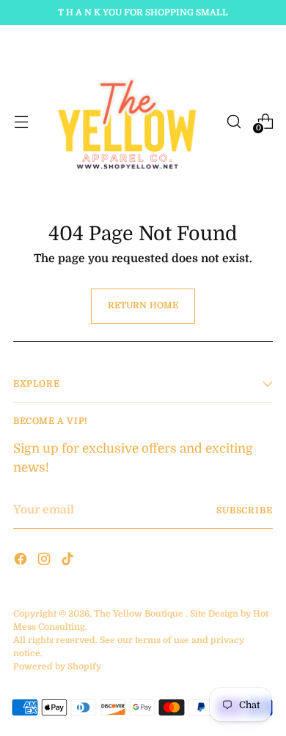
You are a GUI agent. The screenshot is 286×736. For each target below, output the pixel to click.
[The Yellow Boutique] (127, 121)
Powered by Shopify (57, 666)
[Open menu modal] (21, 121)
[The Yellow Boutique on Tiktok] (69, 561)
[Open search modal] (234, 121)
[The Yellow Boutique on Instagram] (45, 561)
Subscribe (244, 510)
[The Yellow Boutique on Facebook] (22, 561)
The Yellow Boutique (138, 614)
